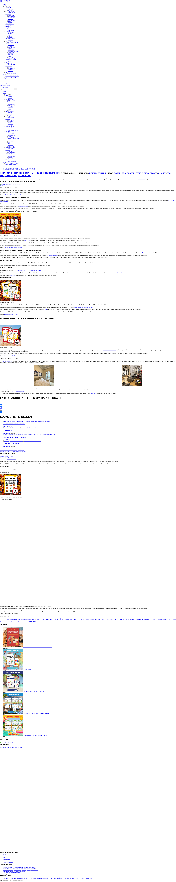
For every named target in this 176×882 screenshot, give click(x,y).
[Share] (88, 412)
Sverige (8, 62)
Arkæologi (22, 619)
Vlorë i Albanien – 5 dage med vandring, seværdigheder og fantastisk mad (20, 870)
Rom (9, 35)
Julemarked (79, 619)
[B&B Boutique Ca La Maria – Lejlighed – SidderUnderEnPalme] (44, 385)
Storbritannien (11, 59)
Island (8, 29)
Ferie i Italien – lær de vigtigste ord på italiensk (14, 871)
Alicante (11, 45)
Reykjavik (11, 30)
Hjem (4, 4)
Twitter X (7, 456)
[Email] (88, 410)
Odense (10, 19)
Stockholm (11, 64)
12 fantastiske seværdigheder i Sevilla (12, 872)
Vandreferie (8, 621)
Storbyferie (160, 619)
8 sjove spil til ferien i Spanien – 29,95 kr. (13, 247)
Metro (145, 173)
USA (7, 72)
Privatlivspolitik (11, 77)
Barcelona (11, 47)
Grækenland (10, 24)
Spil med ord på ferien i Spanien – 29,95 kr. (13, 194)
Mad (95, 619)
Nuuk (9, 27)
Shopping (144, 619)
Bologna (11, 32)
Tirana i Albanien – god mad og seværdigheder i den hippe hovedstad (19, 868)
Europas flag (8, 430)
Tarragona (11, 58)
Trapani (174, 619)
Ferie (138, 173)
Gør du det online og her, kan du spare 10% (83, 307)
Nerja (10, 56)
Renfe (46, 309)
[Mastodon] (88, 408)
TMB (143, 252)
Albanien (8, 7)
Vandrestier (13, 621)
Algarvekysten (13, 42)
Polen (50, 878)
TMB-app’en (12, 275)
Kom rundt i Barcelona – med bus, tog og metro (30, 173)
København (11, 16)
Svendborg (11, 20)
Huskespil (8, 433)
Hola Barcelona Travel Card (52, 255)
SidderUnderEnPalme (5, 0)
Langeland (11, 17)
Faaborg (11, 15)
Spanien (8, 43)
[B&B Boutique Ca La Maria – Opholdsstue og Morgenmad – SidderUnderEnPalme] (132, 385)
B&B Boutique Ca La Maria (109, 350)
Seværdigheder (135, 619)
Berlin (10, 67)
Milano (10, 33)
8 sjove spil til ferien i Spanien (14, 424)
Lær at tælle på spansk (11, 443)
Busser (130, 173)
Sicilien (10, 36)
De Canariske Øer (13, 51)
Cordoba (11, 50)
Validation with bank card (116, 272)
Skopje (10, 40)
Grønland (9, 26)
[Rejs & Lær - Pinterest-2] (6, 742)
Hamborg (11, 69)
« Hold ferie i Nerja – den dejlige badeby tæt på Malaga (12, 450)
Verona (26, 621)
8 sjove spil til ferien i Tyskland (14, 437)
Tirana (10, 9)
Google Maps (27, 240)
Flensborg (11, 68)
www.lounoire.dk (141, 179)
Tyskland (9, 66)
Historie (67, 619)
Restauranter (122, 619)
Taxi (169, 173)
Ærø (9, 21)
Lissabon (87, 619)
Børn (38, 619)
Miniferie (99, 619)
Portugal (9, 41)
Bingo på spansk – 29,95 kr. (10, 355)
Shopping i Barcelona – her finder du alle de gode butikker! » (13, 451)
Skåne (10, 63)
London (10, 61)
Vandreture (18, 621)
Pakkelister (104, 619)
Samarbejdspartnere (12, 76)
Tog (2, 176)
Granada (11, 52)
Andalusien (9, 619)
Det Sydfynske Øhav (53, 619)
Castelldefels (92, 393)
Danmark (8, 14)
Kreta (10, 25)
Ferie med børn (20, 878)
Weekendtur (24, 176)
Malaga (10, 55)
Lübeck (10, 71)
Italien (8, 31)
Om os (4, 74)
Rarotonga (11, 12)
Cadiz (10, 48)
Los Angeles (12, 73)
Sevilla (10, 57)
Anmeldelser (16, 619)
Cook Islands (10, 11)
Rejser (93, 173)
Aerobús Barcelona (23, 206)
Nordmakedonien (11, 38)
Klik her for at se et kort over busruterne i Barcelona (29, 270)
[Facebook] (88, 405)
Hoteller (70, 619)
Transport (11, 176)
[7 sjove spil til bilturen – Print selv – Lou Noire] (88, 747)
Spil (7, 426)
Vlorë (10, 10)
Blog (4, 5)
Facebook (2, 456)
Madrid (10, 53)
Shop (4, 78)
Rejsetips (65, 878)
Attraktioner (26, 619)
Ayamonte (11, 46)
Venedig (10, 37)
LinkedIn (11, 456)
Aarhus (10, 22)
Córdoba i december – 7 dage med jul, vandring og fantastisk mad (19, 867)
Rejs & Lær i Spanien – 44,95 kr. (11, 314)
